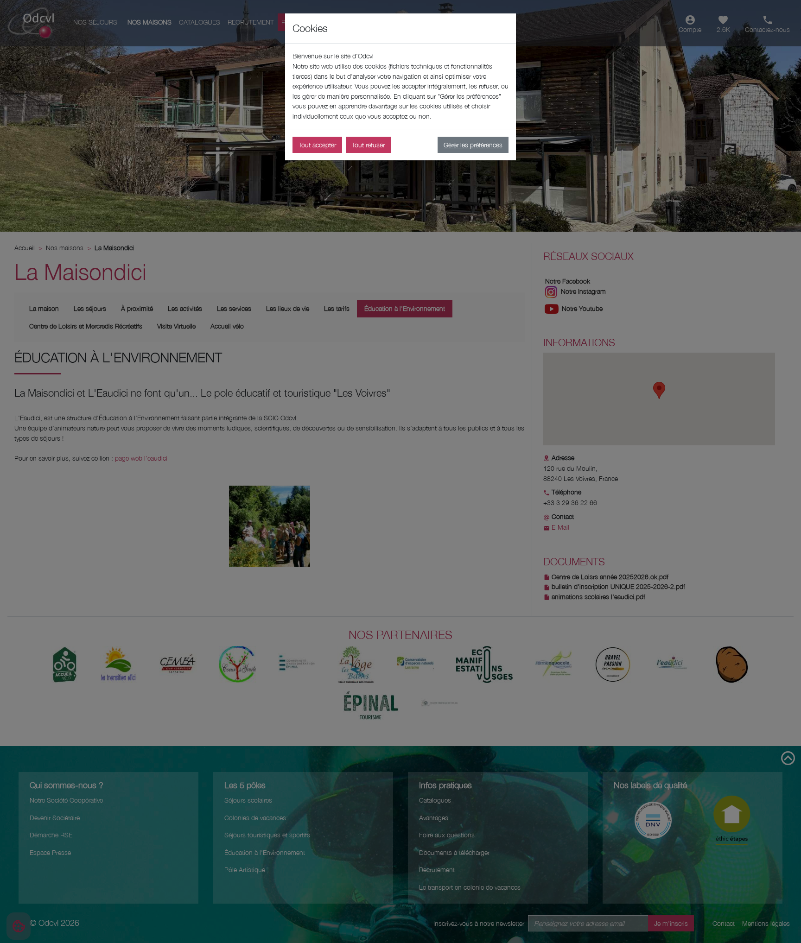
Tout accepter (317, 145)
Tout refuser (368, 145)
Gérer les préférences (473, 145)
